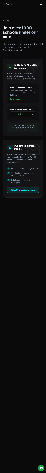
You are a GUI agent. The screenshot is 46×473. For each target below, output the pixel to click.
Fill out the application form (23, 190)
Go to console (15, 99)
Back (8, 21)
